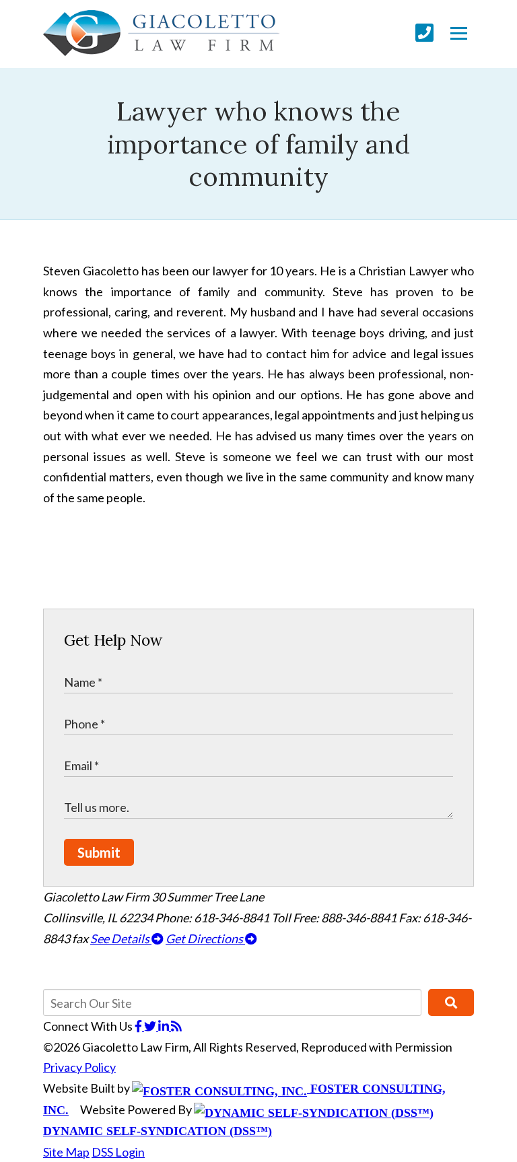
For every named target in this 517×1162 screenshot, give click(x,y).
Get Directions (205, 938)
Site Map (66, 1151)
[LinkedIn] (164, 1026)
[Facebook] (139, 1026)
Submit (98, 852)
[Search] (451, 1002)
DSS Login (118, 1151)
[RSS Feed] (176, 1026)
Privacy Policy (79, 1067)
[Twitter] (151, 1026)
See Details (120, 938)
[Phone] (424, 32)
